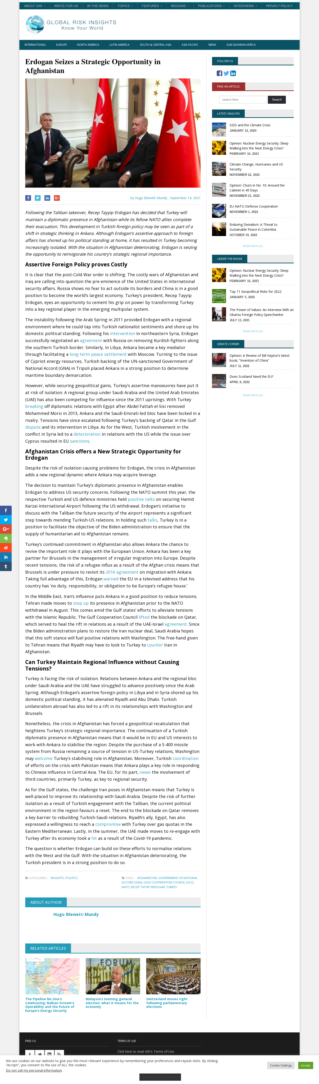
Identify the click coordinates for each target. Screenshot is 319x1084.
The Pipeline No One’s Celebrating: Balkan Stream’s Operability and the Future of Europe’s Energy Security (49, 1005)
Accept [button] (305, 1065)
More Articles (253, 246)
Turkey (171, 887)
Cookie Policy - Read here (160, 1077)
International (35, 45)
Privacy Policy (279, 6)
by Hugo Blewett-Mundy (148, 198)
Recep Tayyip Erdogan (148, 887)
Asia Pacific (190, 45)
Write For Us (66, 6)
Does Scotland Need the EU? (251, 376)
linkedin (49, 1054)
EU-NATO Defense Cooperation (254, 206)
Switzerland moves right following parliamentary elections (167, 1003)
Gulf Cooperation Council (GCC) (169, 882)
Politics (71, 878)
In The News (97, 6)
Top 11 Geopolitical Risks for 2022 (255, 291)
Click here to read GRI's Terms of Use (145, 1051)
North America (88, 45)
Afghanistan (147, 878)
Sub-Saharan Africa (241, 45)
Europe (61, 45)
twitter (39, 1054)
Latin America (120, 45)
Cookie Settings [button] (281, 1065)
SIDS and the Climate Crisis (250, 125)
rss (59, 1054)
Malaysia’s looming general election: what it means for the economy (112, 1003)
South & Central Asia (155, 45)
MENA (212, 45)
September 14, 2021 (185, 198)
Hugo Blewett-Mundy (76, 914)
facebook (30, 1054)
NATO (126, 887)
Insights (57, 878)
